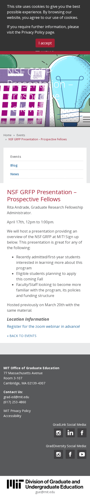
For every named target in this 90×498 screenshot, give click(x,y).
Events (21, 135)
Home (7, 135)
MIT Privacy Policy (17, 411)
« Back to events (21, 336)
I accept (45, 43)
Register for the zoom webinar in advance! (43, 326)
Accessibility (12, 416)
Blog (14, 165)
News (14, 174)
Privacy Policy (33, 32)
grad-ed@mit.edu (16, 397)
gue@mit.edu (45, 492)
